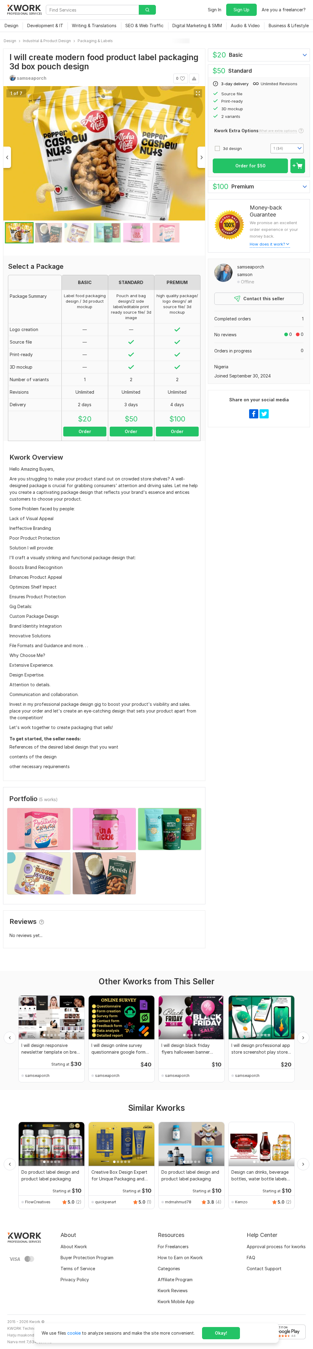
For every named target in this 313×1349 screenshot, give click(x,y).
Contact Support (264, 1268)
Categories (169, 1268)
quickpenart (105, 1202)
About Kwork (74, 1246)
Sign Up (241, 9)
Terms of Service (78, 1268)
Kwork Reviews (173, 1290)
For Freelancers (173, 1246)
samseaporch (250, 266)
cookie (74, 1333)
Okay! (221, 1333)
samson (244, 274)
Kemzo (241, 1202)
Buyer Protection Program (87, 1257)
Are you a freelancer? (284, 9)
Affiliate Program (175, 1279)
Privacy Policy (75, 1279)
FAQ (251, 1257)
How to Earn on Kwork (180, 1257)
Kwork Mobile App (176, 1301)
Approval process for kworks (276, 1246)
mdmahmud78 (178, 1202)
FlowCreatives (37, 1202)
